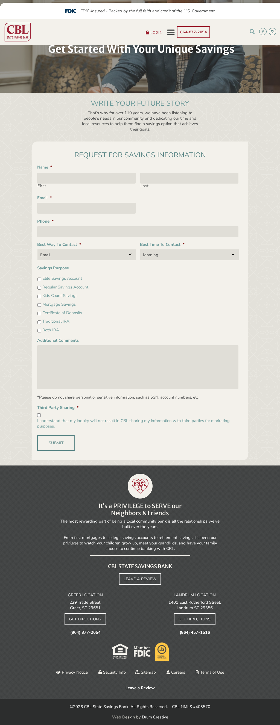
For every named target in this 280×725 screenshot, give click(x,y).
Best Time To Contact (162, 244)
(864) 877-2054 (85, 632)
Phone (45, 221)
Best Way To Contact (59, 244)
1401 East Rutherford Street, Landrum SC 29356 (194, 605)
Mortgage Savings (59, 304)
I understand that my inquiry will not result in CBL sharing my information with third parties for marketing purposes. (133, 423)
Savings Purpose (53, 268)
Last (145, 186)
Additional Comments (58, 340)
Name (44, 167)
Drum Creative (155, 717)
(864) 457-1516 (195, 632)
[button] (171, 32)
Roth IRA (50, 330)
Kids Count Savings (59, 295)
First (41, 186)
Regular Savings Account (65, 287)
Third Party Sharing (58, 407)
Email (44, 198)
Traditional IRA (55, 321)
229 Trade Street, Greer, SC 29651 (85, 605)
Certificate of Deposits (62, 313)
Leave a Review (140, 688)
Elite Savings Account (62, 278)
